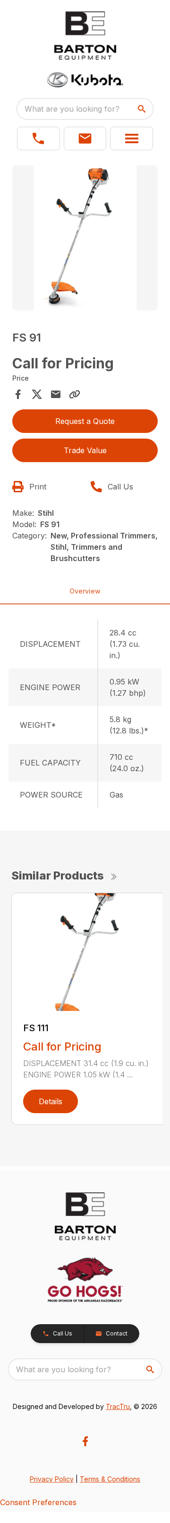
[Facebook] (85, 1441)
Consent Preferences (38, 1502)
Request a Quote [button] (85, 421)
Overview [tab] (85, 591)
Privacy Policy (52, 1479)
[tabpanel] (85, 239)
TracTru (118, 1406)
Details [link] (50, 1101)
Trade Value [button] (85, 450)
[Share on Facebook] (18, 394)
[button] (38, 138)
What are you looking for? (72, 109)
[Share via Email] (55, 394)
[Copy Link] (74, 394)
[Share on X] (36, 394)
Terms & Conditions (110, 1479)
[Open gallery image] (85, 237)
